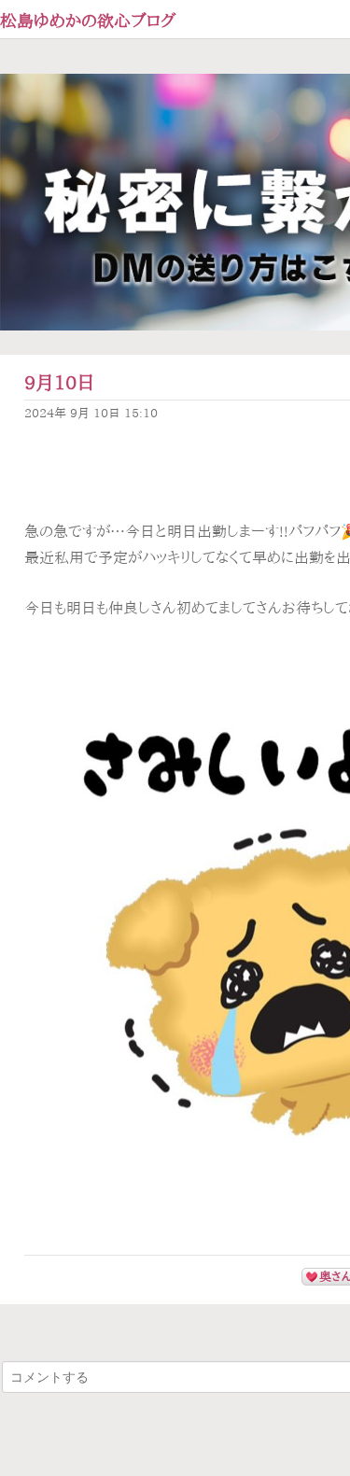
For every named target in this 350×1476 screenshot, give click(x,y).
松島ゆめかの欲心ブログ (88, 20)
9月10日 (59, 382)
